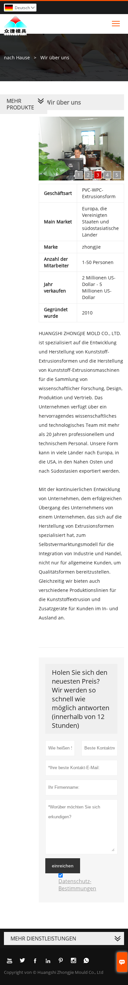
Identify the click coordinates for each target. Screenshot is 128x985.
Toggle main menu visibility (116, 23)
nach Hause (17, 57)
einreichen (63, 865)
